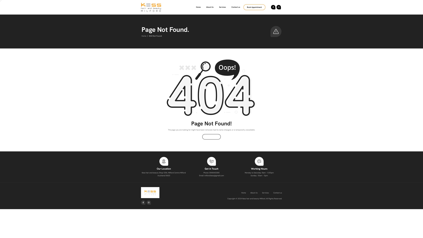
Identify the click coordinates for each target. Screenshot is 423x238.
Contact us (235, 7)
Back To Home (211, 137)
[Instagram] (278, 7)
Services (222, 7)
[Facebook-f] (273, 7)
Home (198, 7)
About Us (210, 7)
